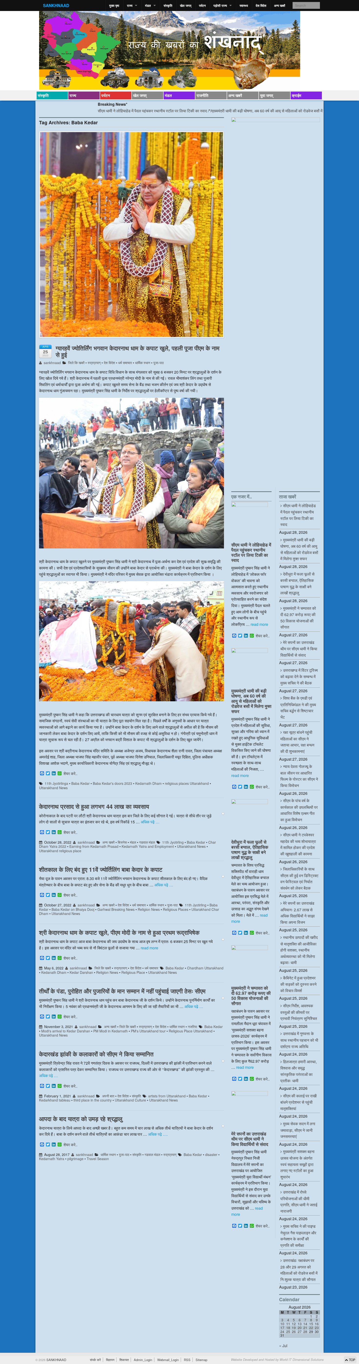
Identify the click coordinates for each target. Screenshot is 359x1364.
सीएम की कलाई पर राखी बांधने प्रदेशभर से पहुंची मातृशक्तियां (298, 1102)
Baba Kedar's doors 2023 (112, 783)
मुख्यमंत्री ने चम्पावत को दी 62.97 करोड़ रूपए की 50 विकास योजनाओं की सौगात (251, 995)
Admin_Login (143, 1359)
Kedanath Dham (53, 972)
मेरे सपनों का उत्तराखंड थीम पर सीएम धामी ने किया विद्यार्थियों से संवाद (249, 1139)
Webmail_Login (168, 1359)
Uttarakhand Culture (130, 1100)
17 (282, 1327)
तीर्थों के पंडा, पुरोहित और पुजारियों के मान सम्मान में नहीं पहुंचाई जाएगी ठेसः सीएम (122, 991)
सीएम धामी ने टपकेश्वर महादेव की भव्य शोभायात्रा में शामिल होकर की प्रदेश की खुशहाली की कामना (298, 844)
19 (294, 1327)
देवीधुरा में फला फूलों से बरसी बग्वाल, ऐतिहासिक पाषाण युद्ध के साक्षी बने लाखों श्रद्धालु (249, 849)
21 (305, 1327)
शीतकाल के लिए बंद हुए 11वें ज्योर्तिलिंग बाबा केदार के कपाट (100, 869)
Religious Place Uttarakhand (190, 1030)
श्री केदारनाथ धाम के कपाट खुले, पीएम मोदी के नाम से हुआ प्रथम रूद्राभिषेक (119, 932)
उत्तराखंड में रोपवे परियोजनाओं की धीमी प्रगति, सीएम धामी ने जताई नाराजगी (298, 1201)
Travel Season (98, 1158)
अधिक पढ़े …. (158, 1134)
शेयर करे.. (70, 774)
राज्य (129, 5)
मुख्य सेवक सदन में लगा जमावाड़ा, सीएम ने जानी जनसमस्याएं (297, 1130)
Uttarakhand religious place (60, 850)
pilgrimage (75, 1158)
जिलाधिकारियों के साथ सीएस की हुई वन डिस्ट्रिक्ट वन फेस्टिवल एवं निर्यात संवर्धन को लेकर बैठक (299, 878)
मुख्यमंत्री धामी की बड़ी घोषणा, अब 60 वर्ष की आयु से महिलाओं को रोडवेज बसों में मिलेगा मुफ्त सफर (238, 111)
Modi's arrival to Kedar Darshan (65, 1030)
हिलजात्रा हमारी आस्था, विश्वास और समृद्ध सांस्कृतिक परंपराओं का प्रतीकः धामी (298, 1071)
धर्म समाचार (125, 362)
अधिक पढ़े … (150, 822)
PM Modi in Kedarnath (110, 1030)
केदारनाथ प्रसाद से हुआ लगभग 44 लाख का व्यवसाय (94, 806)
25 (288, 1331)
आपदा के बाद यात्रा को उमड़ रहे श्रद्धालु (80, 1118)
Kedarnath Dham (148, 783)
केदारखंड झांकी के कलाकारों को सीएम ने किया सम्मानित (96, 1054)
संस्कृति (168, 5)
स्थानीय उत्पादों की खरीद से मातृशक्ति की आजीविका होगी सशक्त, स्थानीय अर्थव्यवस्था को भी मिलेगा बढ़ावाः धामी (299, 949)
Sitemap (201, 1359)
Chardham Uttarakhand (205, 967)
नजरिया (192, 1026)
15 (311, 1323)
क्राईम (296, 95)
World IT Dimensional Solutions (302, 1359)
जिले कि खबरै (76, 362)
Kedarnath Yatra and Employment (148, 846)
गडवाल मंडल (147, 842)
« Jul (283, 1345)
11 (288, 1323)
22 (311, 1327)
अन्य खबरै (279, 5)
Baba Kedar (80, 783)
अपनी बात (108, 1095)
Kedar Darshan (81, 972)
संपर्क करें (95, 1359)
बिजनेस (122, 842)
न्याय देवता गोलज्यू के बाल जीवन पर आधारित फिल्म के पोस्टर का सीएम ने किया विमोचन (299, 776)
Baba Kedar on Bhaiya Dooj (73, 909)
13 (300, 1323)
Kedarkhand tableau (54, 1100)
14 (305, 1323)
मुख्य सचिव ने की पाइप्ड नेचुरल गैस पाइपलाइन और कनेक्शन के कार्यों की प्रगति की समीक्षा (298, 1235)
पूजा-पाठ (158, 362)
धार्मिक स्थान (142, 362)
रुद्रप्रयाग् (94, 362)
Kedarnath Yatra (51, 1158)
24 (282, 1331)
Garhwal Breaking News (116, 909)
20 (300, 1327)
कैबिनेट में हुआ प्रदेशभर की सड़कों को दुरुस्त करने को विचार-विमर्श (298, 984)
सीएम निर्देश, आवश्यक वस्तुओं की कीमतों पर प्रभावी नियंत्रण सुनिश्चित (298, 1012)
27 (300, 1331)
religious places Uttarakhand (187, 783)
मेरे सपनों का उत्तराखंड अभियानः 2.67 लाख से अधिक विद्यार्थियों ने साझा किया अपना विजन (297, 912)
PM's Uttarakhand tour (148, 1030)
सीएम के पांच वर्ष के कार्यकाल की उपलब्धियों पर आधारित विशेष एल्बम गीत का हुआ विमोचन (299, 810)
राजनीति (202, 95)
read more (149, 948)
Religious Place (133, 972)
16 (317, 1323)
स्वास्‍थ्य (244, 5)
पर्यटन (202, 5)
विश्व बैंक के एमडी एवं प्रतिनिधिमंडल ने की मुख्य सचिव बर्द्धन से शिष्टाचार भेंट (298, 707)
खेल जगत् (185, 5)
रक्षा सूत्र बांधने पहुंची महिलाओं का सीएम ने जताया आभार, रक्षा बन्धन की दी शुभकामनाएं (297, 741)
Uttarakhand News (53, 787)
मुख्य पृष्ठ (114, 5)
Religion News (149, 909)
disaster (211, 1154)
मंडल (148, 5)
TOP (351, 1359)
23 (317, 1327)
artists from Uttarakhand (167, 1095)
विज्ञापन (110, 1359)
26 (294, 1331)
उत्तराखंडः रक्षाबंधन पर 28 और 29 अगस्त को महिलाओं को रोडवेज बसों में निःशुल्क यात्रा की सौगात (298, 1270)
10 (282, 1323)
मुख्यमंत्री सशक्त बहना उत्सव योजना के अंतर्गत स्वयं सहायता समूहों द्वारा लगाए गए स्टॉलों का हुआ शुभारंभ (297, 1164)
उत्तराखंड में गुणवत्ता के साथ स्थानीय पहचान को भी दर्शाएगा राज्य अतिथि (299, 1040)
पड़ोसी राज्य (220, 5)
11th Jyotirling (173, 842)
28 (305, 1331)
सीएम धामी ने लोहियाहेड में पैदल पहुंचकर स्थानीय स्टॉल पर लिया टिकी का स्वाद (111, 111)
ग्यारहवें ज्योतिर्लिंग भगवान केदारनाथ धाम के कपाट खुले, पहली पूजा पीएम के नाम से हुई (137, 351)
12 (294, 1323)
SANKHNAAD (56, 5)
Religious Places (175, 909)
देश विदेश (261, 5)
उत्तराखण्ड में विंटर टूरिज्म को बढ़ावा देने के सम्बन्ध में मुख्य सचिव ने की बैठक (299, 676)
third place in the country (93, 1100)
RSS (187, 1359)
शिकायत (124, 1359)
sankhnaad (52, 362)
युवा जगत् (266, 95)
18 (288, 1327)
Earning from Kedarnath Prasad (93, 846)
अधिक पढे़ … (193, 1006)
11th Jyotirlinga (56, 783)
